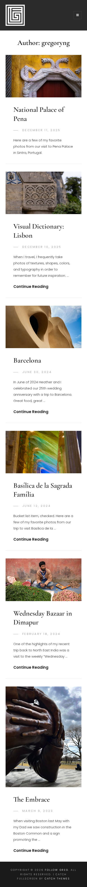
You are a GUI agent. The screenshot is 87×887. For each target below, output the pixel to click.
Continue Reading (30, 286)
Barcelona (27, 360)
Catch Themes (57, 878)
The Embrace (31, 799)
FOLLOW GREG (56, 870)
